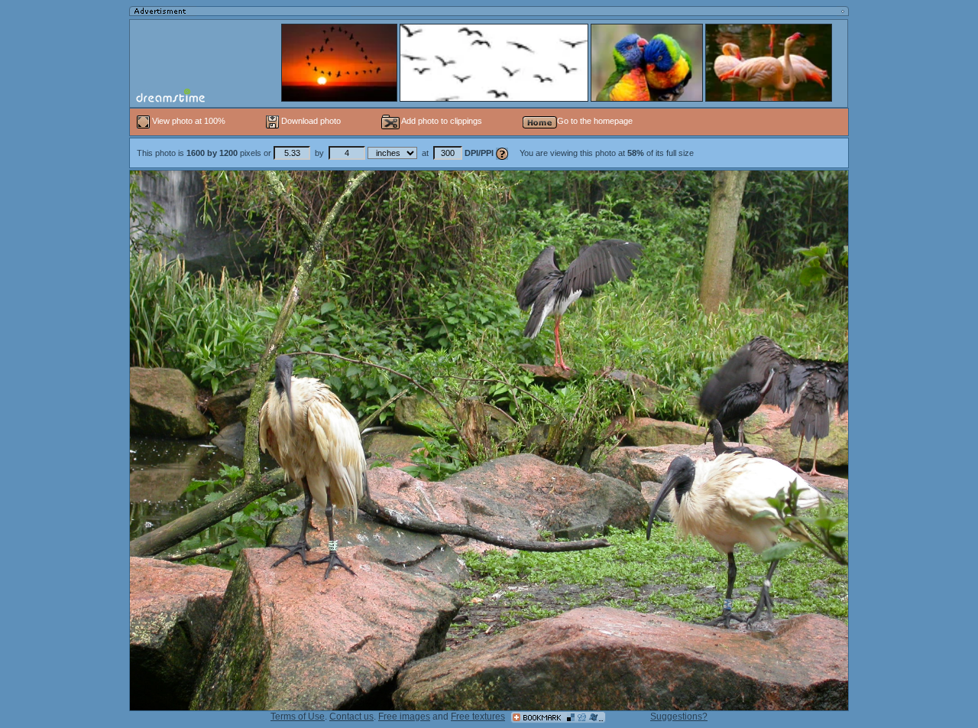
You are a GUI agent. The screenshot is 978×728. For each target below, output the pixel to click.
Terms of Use (297, 716)
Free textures (478, 716)
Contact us (351, 716)
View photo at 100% (189, 120)
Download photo (310, 120)
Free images (404, 716)
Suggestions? (679, 716)
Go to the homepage (595, 120)
